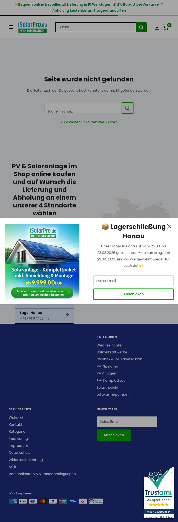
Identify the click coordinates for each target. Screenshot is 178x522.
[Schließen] (169, 226)
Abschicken (133, 294)
